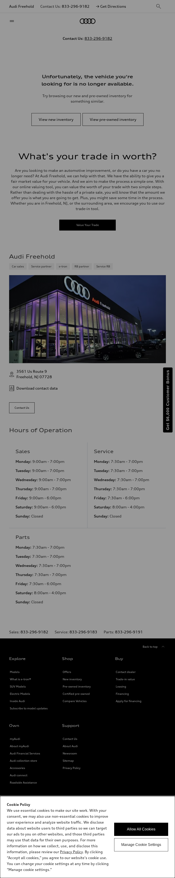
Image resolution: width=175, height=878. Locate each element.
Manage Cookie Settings (141, 845)
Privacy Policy (71, 852)
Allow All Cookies (141, 829)
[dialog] (87, 837)
